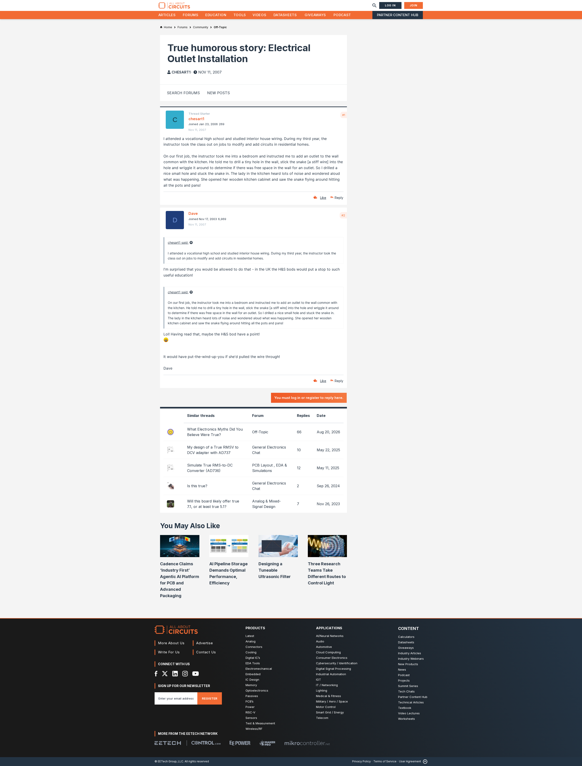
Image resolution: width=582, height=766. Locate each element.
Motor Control (326, 707)
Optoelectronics (257, 690)
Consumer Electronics (331, 657)
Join (413, 5)
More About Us (171, 643)
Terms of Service (384, 761)
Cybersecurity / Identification (336, 663)
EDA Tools (253, 663)
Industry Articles (409, 653)
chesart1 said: (178, 242)
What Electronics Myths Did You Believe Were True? (215, 432)
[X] (165, 673)
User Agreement (410, 761)
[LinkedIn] (175, 673)
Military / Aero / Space (332, 701)
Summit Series (408, 686)
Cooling (251, 652)
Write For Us (169, 652)
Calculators (406, 637)
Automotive (324, 647)
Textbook (404, 708)
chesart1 (181, 72)
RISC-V (250, 712)
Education (215, 15)
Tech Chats (406, 691)
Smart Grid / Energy (330, 712)
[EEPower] (240, 743)
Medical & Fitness (328, 696)
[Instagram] (185, 673)
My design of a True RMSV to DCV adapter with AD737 (212, 450)
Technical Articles (411, 702)
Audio (320, 641)
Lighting (321, 690)
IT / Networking (327, 685)
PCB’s (249, 701)
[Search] (374, 5)
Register (209, 698)
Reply (339, 198)
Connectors (254, 647)
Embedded (253, 674)
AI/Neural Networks (330, 636)
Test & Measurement (260, 723)
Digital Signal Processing (333, 668)
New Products (408, 664)
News (402, 669)
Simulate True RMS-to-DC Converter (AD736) (210, 468)
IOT (318, 679)
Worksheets (406, 718)
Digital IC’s (253, 657)
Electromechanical (259, 668)
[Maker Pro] (267, 743)
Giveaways (315, 15)
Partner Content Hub (397, 15)
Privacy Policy (361, 761)
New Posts (218, 93)
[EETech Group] (168, 743)
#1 (343, 115)
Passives (252, 696)
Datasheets (285, 15)
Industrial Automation (331, 674)
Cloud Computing (328, 652)
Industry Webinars (411, 658)
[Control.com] (206, 743)
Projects (404, 680)
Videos (259, 15)
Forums (190, 15)
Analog (251, 641)
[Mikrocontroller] (307, 743)
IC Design (252, 679)
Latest (250, 636)
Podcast (342, 15)
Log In (390, 5)
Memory (251, 685)
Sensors (251, 718)
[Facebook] (156, 673)
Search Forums (183, 93)
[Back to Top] (424, 761)
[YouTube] (195, 673)
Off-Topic (260, 432)
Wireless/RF (254, 728)
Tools (239, 15)
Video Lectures (409, 713)
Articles (167, 15)
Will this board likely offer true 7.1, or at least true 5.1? (213, 504)
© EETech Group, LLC (169, 761)
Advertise (204, 643)
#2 (343, 215)
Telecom (322, 718)
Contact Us (206, 652)
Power (250, 707)
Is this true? (197, 486)
